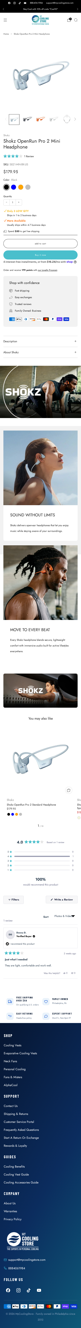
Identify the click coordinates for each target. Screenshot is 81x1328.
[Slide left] (6, 119)
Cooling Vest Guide (16, 1174)
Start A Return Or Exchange (21, 1138)
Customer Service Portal (19, 1122)
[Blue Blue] (13, 187)
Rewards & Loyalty (15, 1146)
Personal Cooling (15, 1069)
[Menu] (5, 20)
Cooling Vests (12, 1045)
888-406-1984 (36, 2)
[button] (18, 156)
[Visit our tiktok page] (19, 3)
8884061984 (16, 1268)
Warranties (10, 1211)
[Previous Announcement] (3, 9)
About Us (9, 1203)
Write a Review (65, 900)
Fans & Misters (13, 1077)
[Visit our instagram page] (14, 3)
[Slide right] (74, 119)
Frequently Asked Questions (21, 1130)
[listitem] (40, 9)
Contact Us (11, 1106)
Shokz (6, 135)
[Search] (76, 20)
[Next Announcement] (77, 9)
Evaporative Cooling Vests (20, 1053)
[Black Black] (6, 187)
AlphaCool (11, 1085)
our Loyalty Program (47, 270)
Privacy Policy (12, 1219)
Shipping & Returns (16, 1114)
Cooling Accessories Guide (21, 1182)
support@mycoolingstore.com (59, 2)
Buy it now (40, 254)
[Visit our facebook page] (9, 3)
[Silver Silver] (27, 187)
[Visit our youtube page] (25, 3)
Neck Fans (10, 1061)
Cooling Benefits (14, 1166)
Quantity (7, 196)
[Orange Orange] (20, 187)
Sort (46, 917)
